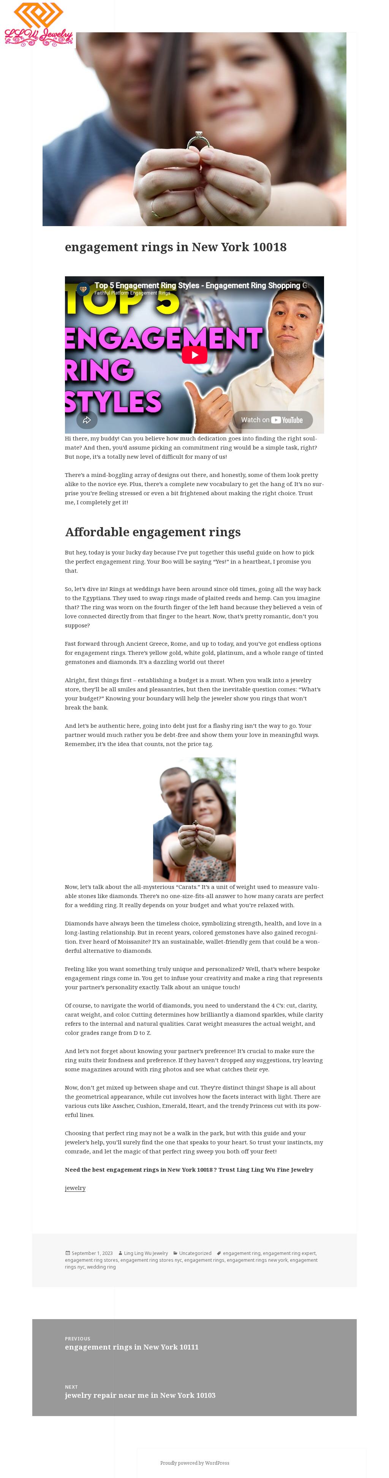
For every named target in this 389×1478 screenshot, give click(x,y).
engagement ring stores (91, 1260)
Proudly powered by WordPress (194, 1463)
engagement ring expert (289, 1253)
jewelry (75, 1187)
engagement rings (204, 1260)
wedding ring (101, 1267)
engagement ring (242, 1253)
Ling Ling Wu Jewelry (146, 1253)
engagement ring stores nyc (151, 1260)
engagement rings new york (257, 1260)
